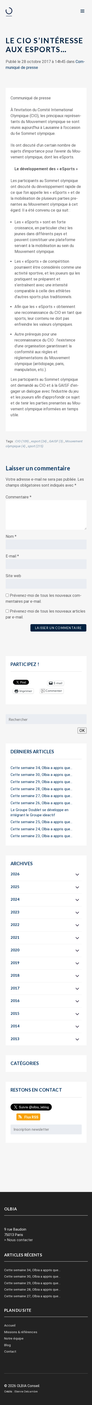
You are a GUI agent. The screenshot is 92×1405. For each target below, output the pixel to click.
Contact (10, 1351)
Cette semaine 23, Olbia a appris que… (41, 836)
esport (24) (39, 441)
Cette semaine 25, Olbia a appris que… (41, 822)
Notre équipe (14, 1338)
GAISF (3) (56, 441)
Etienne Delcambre (26, 1391)
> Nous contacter (18, 1240)
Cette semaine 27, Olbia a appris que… (41, 796)
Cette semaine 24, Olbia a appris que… (41, 829)
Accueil (9, 1325)
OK (82, 730)
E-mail (12, 556)
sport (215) (35, 446)
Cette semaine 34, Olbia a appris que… (41, 768)
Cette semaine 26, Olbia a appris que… (41, 803)
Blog (7, 1345)
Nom (11, 536)
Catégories (25, 1063)
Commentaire (18, 497)
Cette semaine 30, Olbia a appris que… (41, 774)
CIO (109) (22, 441)
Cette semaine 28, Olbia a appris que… (41, 789)
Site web (13, 575)
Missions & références (20, 1332)
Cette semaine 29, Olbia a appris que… (41, 782)
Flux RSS (31, 1117)
